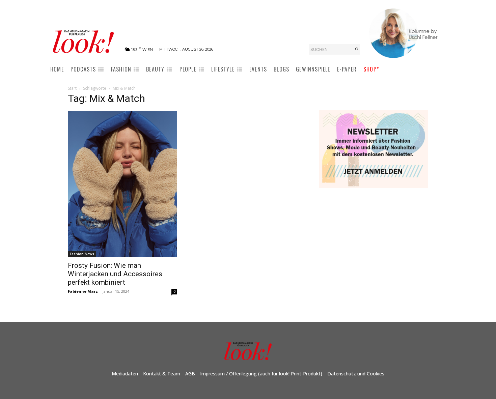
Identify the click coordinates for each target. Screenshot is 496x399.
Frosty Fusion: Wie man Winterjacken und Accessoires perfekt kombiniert (115, 273)
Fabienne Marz (83, 291)
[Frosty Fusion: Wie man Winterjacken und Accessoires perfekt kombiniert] (122, 184)
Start (72, 88)
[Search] (356, 49)
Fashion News (82, 254)
